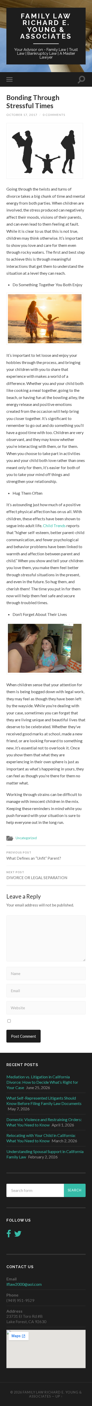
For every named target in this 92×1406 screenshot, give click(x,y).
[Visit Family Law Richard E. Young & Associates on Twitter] (18, 1235)
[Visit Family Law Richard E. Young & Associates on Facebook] (8, 1235)
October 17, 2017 (21, 115)
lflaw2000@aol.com (24, 1284)
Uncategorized (26, 838)
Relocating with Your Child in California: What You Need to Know (41, 1138)
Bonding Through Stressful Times (32, 101)
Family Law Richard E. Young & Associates (46, 26)
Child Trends (54, 525)
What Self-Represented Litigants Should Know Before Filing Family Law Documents (44, 1100)
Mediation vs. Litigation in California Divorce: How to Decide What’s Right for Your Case (42, 1082)
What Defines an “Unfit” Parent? (33, 855)
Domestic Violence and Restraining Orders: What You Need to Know (44, 1122)
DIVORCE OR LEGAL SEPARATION (36, 875)
